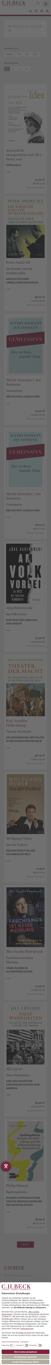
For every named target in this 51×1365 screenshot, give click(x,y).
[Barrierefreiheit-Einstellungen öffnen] (5, 1166)
